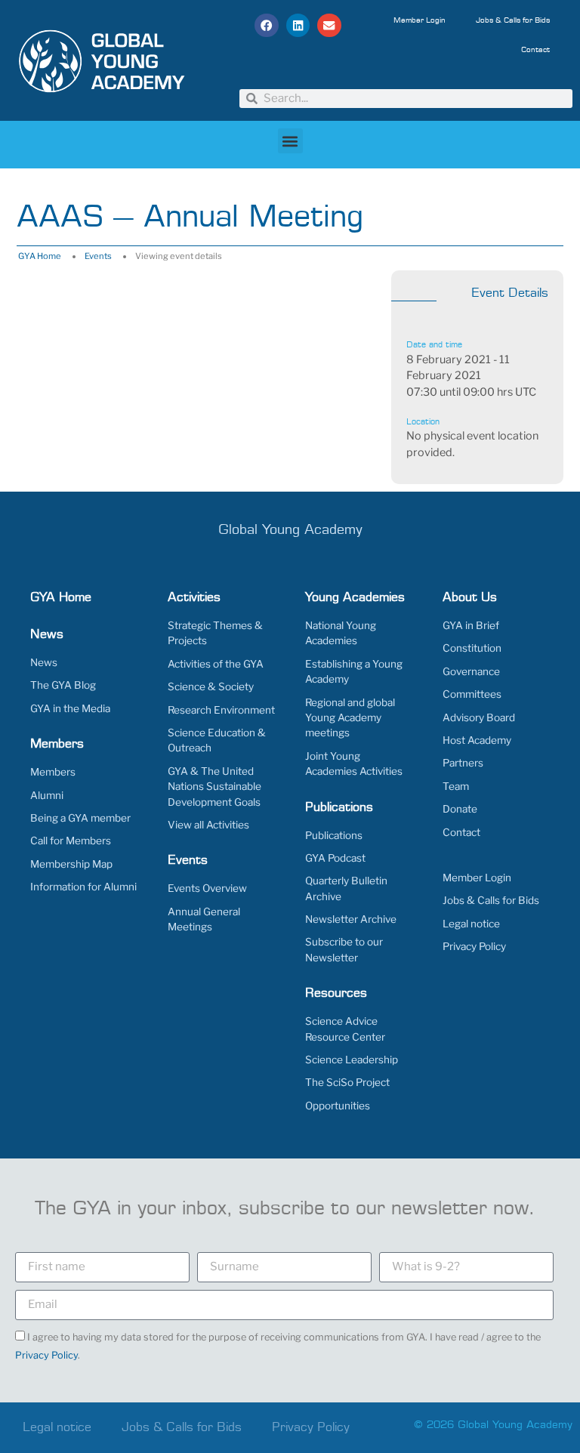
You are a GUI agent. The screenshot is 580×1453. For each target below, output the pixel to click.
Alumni (46, 795)
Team (456, 786)
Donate (460, 809)
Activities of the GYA (216, 664)
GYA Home (39, 256)
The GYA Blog (63, 685)
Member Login (419, 20)
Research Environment (221, 710)
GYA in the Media (70, 708)
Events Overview (207, 888)
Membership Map (71, 864)
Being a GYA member (80, 818)
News (43, 662)
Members (53, 772)
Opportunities (337, 1106)
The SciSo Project (347, 1082)
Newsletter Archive (350, 919)
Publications (333, 835)
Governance (471, 671)
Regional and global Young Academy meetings (350, 717)
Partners (463, 763)
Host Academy (477, 740)
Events (98, 256)
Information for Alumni (83, 887)
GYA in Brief (471, 625)
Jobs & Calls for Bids (513, 20)
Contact (535, 50)
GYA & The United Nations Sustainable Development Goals (214, 786)
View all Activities (208, 825)
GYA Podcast (335, 858)
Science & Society (211, 686)
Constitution (472, 648)
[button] (267, 26)
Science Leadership (351, 1060)
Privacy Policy (474, 946)
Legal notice (471, 924)
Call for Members (70, 840)
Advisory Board (479, 717)
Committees (472, 694)
